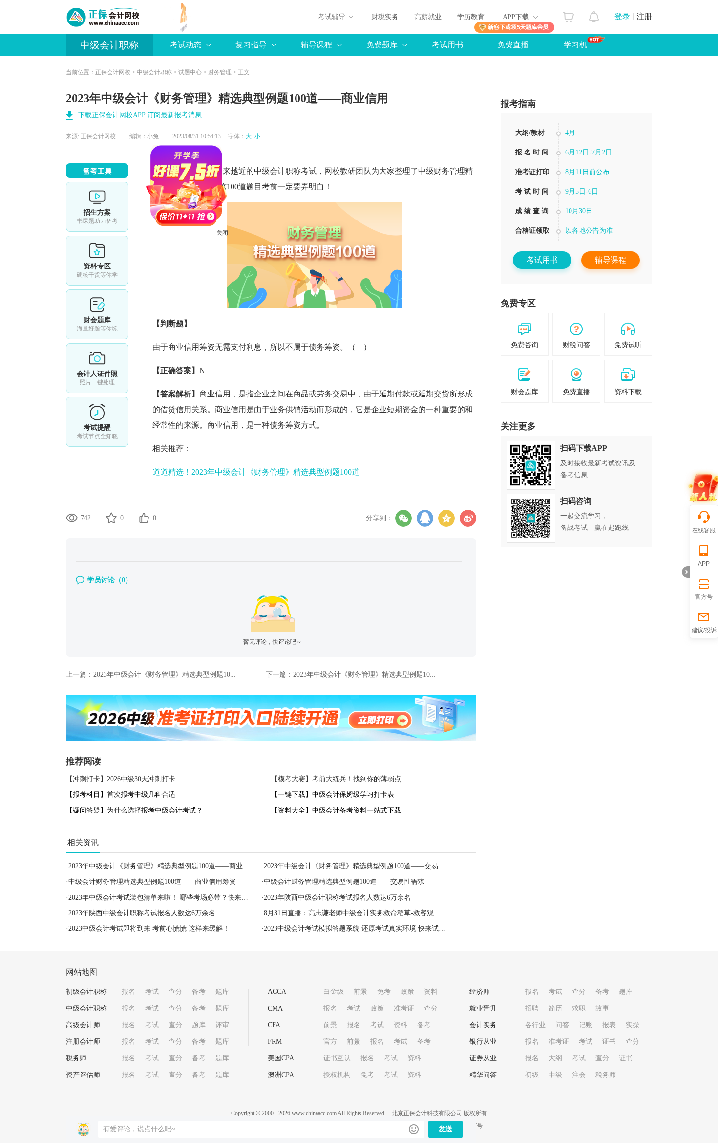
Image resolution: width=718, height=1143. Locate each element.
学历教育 (471, 17)
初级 (532, 1074)
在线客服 (704, 530)
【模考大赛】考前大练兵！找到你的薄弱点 (336, 779)
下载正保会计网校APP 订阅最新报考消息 (140, 115)
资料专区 (97, 260)
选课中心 (97, 206)
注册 (644, 16)
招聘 (532, 1008)
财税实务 (385, 17)
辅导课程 (610, 260)
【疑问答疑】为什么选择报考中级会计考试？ (134, 810)
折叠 (686, 572)
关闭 (246, 256)
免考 (384, 991)
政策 (407, 991)
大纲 (555, 1058)
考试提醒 (97, 421)
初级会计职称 (86, 991)
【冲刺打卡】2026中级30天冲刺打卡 (120, 779)
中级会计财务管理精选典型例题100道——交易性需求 (344, 881)
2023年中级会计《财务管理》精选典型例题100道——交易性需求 (361, 866)
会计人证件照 (97, 368)
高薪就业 (428, 17)
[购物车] (568, 14)
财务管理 (220, 72)
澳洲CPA (281, 1074)
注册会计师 (83, 1041)
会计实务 (483, 1025)
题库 (222, 991)
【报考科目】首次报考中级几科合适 (120, 794)
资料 (431, 991)
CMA (275, 1008)
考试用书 (447, 45)
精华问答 (483, 1074)
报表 (609, 1025)
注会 (579, 1074)
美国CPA (281, 1058)
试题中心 (190, 72)
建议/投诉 (704, 630)
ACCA (277, 991)
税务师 (76, 1058)
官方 (330, 1041)
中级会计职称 (109, 45)
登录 (622, 16)
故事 (602, 1008)
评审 (222, 1025)
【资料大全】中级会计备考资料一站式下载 (336, 810)
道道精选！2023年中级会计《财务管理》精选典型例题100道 (255, 472)
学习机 (575, 45)
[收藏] (111, 518)
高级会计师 (83, 1025)
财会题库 (97, 314)
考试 (152, 991)
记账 (585, 1025)
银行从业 (483, 1041)
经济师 (479, 991)
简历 (555, 1008)
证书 (609, 1041)
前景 (360, 991)
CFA (274, 1025)
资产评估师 (83, 1074)
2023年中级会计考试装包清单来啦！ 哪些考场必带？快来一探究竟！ (171, 897)
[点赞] (144, 518)
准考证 (404, 1008)
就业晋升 (483, 1008)
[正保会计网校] (103, 17)
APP (704, 563)
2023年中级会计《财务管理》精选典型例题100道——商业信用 (162, 866)
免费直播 (512, 45)
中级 (555, 1074)
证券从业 (483, 1058)
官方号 (704, 596)
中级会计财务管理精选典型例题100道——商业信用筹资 (152, 881)
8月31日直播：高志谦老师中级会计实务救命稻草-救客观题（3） (361, 913)
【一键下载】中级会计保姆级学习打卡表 (332, 794)
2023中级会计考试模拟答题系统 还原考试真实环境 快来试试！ (358, 928)
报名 (128, 991)
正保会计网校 (112, 72)
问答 (562, 1025)
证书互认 (337, 1058)
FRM (275, 1041)
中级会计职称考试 (285, 171)
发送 (445, 1129)
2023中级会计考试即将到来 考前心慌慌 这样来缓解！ (149, 928)
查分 (175, 991)
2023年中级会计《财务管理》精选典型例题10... (164, 674)
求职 (579, 1008)
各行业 (535, 1025)
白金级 (333, 991)
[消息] (594, 14)
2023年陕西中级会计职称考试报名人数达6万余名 (337, 897)
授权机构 (337, 1074)
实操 (632, 1025)
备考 (199, 991)
